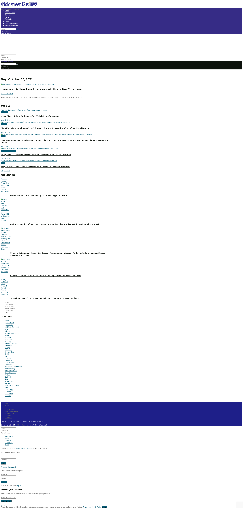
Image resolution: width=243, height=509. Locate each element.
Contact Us (8, 418)
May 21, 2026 (5, 159)
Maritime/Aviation (11, 371)
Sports (7, 387)
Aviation (7, 331)
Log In (18, 486)
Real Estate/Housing (12, 385)
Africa (3, 163)
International (9, 362)
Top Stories (9, 394)
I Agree (104, 507)
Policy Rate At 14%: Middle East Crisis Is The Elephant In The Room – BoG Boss (36, 155)
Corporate (4, 112)
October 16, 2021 (7, 94)
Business (8, 15)
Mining (7, 375)
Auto (6, 329)
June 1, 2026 (5, 146)
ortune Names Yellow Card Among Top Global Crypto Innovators (30, 116)
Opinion (7, 383)
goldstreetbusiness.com (23, 425)
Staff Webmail (9, 413)
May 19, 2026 (5, 171)
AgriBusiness (9, 323)
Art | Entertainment (12, 327)
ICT (6, 356)
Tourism (8, 396)
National (4, 124)
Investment (9, 364)
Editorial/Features (11, 23)
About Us (8, 416)
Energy (7, 348)
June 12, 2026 (5, 120)
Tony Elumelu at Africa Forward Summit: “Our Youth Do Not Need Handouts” (35, 167)
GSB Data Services (11, 25)
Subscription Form (11, 411)
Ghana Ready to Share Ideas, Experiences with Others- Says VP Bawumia (41, 89)
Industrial (8, 358)
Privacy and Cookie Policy (92, 507)
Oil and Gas (9, 381)
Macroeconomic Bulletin (13, 367)
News (7, 17)
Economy (8, 341)
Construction (9, 337)
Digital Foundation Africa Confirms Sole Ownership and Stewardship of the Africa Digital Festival (45, 128)
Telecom (8, 392)
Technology (9, 19)
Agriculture (9, 325)
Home (7, 11)
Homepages (9, 436)
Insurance (8, 360)
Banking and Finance (8, 151)
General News (10, 13)
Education (8, 346)
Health (3, 136)
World (7, 21)
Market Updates (10, 373)
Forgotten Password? (8, 467)
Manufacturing (10, 369)
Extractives (8, 350)
